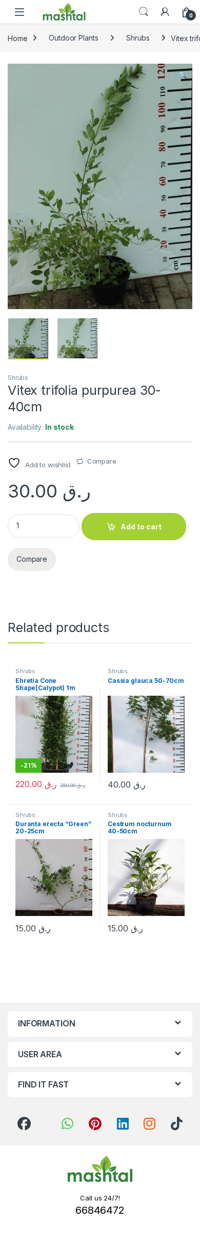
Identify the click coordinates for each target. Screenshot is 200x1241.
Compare (101, 461)
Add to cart (141, 526)
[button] (182, 75)
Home (17, 37)
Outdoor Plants (73, 37)
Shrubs (137, 37)
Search (143, 11)
